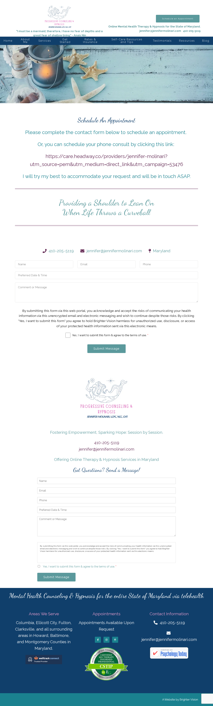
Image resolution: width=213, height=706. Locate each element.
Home (8, 40)
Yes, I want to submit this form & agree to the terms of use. (110, 335)
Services (44, 40)
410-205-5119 (106, 442)
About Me (25, 41)
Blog (205, 40)
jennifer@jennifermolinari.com (160, 30)
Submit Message (106, 348)
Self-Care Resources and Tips (126, 41)
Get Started (65, 41)
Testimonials (162, 40)
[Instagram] (106, 640)
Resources (187, 40)
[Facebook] (98, 640)
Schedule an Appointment (177, 18)
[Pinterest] (115, 640)
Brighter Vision (189, 699)
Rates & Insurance (90, 41)
